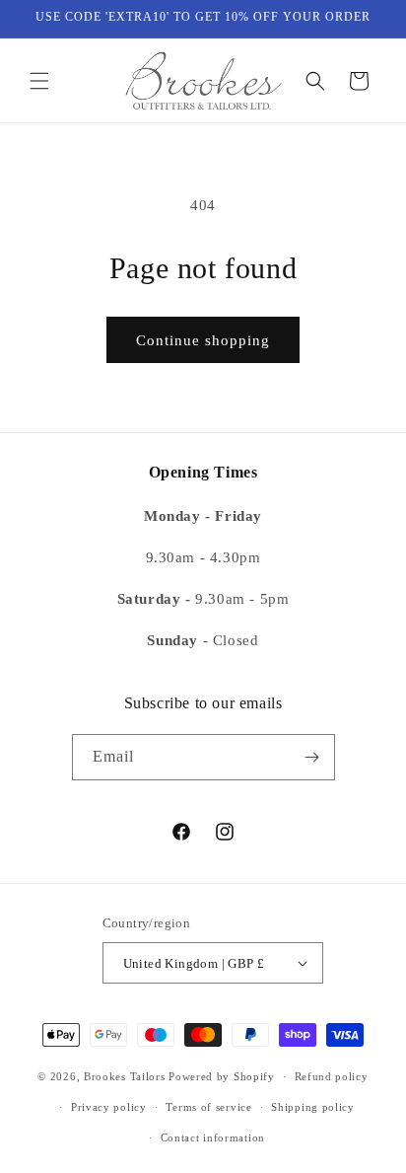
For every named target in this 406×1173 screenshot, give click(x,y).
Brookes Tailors (125, 1076)
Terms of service (208, 1107)
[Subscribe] (312, 757)
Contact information (213, 1137)
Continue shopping (203, 340)
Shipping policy (313, 1107)
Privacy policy (109, 1107)
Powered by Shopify (222, 1076)
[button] (39, 81)
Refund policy (332, 1076)
